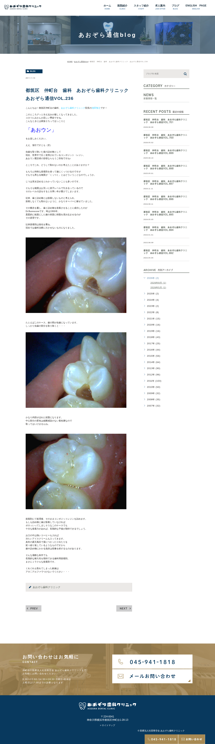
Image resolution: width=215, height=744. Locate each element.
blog (32, 71)
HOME (70, 61)
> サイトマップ (107, 725)
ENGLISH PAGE (196, 7)
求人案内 (160, 7)
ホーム (107, 7)
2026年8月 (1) (158, 282)
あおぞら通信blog (81, 61)
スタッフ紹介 (141, 7)
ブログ (175, 7)
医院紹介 (122, 7)
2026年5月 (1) (158, 287)
